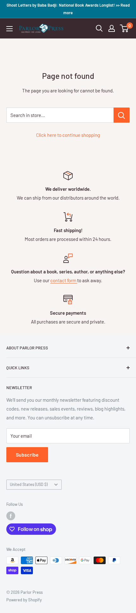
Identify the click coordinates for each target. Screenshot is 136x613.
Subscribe (27, 455)
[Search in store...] (122, 115)
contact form (63, 280)
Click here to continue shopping (68, 135)
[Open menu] (9, 28)
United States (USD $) (28, 484)
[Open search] (99, 28)
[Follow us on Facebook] (10, 515)
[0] (124, 28)
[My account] (111, 28)
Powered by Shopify (24, 599)
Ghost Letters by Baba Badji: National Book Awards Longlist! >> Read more (68, 9)
